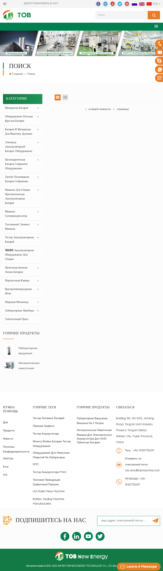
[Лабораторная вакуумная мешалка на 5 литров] (9, 350)
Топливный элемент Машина (17, 227)
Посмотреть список (65, 97)
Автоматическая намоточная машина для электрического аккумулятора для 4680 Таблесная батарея (30, 366)
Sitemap (8, 458)
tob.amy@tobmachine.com (142, 470)
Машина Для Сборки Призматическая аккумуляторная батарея (17, 197)
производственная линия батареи (16, 270)
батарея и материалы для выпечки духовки (18, 131)
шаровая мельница (16, 302)
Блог (6, 467)
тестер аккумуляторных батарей (19, 239)
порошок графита (43, 426)
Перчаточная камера (17, 280)
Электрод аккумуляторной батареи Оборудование (18, 147)
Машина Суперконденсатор (16, 214)
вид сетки (58, 97)
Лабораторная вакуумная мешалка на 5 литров (27, 351)
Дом (5, 422)
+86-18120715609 (143, 450)
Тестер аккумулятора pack (49, 472)
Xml (5, 475)
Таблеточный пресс (17, 319)
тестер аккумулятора (46, 434)
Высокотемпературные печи (18, 291)
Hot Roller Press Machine (49, 491)
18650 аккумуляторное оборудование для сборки (19, 255)
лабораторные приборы (19, 310)
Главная (17, 74)
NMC (36, 464)
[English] (142, 4)
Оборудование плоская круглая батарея (19, 119)
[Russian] (134, 4)
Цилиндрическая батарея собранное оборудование (16, 164)
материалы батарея (16, 108)
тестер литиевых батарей (48, 418)
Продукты (9, 430)
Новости (8, 439)
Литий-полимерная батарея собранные (17, 179)
